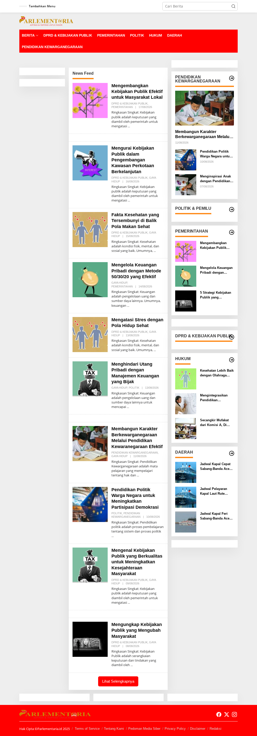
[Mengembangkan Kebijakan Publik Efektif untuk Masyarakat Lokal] (129, 126)
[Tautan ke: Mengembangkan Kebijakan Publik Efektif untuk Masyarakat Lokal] (90, 99)
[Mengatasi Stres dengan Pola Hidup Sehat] (155, 350)
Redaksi (215, 728)
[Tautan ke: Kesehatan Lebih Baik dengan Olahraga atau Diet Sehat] (185, 378)
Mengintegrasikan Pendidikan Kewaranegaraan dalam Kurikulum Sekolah (214, 397)
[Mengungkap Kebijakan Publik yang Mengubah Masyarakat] (132, 665)
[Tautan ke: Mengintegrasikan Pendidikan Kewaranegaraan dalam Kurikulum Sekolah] (185, 403)
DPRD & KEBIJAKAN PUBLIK (129, 103)
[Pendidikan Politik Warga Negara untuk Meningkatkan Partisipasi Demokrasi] (112, 536)
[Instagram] (234, 714)
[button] (233, 6)
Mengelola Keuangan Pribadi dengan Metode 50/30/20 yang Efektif (136, 270)
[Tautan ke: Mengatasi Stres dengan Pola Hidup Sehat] (90, 334)
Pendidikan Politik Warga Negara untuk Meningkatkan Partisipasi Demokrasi (215, 154)
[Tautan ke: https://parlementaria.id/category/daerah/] (232, 453)
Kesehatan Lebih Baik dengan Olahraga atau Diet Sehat (217, 373)
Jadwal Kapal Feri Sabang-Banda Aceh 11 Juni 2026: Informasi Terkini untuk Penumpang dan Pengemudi (215, 516)
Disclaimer (197, 728)
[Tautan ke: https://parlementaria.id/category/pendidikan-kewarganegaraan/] (232, 78)
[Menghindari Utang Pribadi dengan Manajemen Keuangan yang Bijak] (128, 407)
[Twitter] (226, 714)
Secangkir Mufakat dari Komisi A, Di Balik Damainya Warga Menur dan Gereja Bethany (214, 422)
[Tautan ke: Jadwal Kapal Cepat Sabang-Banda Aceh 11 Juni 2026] (185, 472)
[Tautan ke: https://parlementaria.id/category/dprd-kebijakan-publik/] (232, 337)
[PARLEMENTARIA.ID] (46, 20)
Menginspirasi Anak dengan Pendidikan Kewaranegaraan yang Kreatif (215, 178)
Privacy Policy (175, 728)
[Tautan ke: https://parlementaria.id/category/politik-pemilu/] (232, 209)
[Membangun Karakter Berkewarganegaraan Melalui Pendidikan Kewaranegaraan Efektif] (138, 475)
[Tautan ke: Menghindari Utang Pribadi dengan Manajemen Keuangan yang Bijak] (90, 378)
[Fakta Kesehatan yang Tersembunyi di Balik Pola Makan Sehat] (155, 251)
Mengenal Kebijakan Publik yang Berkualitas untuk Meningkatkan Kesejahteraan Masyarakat (136, 562)
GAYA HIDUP (119, 282)
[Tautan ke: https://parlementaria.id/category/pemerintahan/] (232, 232)
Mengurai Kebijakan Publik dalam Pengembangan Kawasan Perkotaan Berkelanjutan (132, 160)
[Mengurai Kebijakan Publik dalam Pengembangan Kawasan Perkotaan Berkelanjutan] (129, 200)
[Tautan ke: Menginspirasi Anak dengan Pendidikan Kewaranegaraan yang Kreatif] (185, 184)
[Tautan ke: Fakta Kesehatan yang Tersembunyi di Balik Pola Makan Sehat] (90, 229)
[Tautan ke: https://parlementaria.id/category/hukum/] (232, 360)
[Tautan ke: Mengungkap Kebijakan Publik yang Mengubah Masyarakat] (90, 639)
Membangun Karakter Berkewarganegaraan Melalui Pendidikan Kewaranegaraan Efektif (202, 135)
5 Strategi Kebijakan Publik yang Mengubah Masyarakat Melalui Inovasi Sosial (215, 295)
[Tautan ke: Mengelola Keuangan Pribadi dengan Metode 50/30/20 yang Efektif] (90, 279)
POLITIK (134, 387)
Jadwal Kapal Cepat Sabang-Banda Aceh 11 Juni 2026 (215, 466)
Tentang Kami (114, 728)
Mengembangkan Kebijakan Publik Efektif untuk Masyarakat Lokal (137, 91)
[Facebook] (219, 714)
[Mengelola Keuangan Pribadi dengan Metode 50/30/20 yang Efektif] (128, 305)
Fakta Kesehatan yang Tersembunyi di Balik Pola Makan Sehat (135, 220)
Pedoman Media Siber (144, 728)
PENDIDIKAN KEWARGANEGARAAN (134, 452)
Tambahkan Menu (42, 6)
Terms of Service (87, 728)
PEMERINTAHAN (122, 107)
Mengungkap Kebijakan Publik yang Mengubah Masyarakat (136, 630)
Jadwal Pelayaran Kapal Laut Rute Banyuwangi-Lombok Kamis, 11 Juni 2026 (216, 491)
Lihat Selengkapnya (118, 681)
